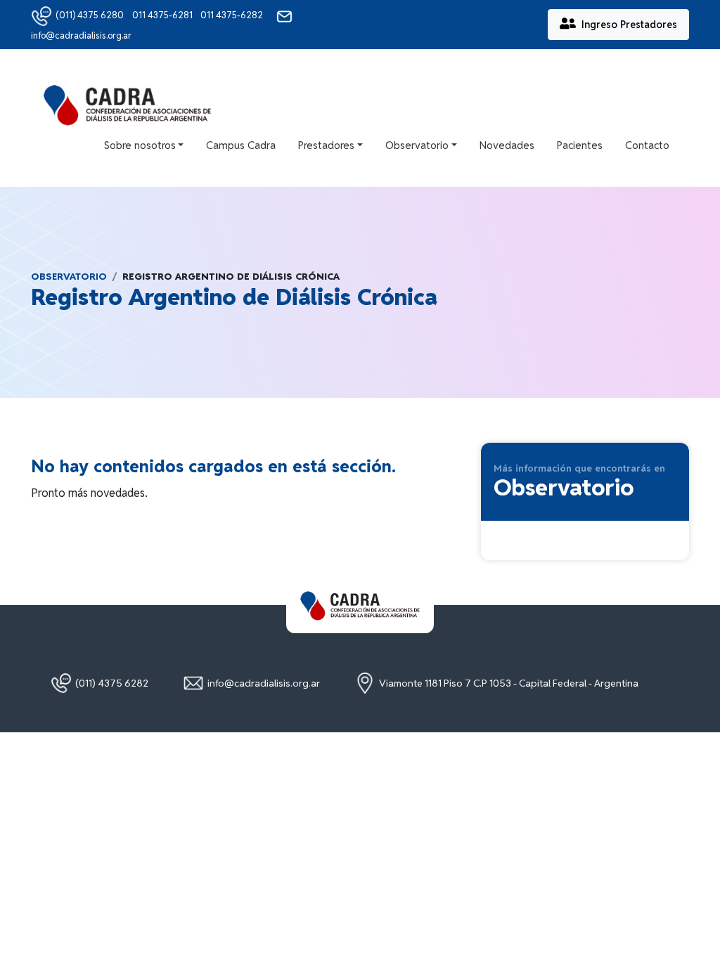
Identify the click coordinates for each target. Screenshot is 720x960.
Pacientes (580, 145)
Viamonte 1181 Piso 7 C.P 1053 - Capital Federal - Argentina (508, 683)
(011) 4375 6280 (90, 15)
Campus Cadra (241, 145)
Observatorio (417, 145)
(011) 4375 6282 (111, 683)
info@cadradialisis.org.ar (263, 683)
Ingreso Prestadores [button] (629, 24)
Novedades (507, 145)
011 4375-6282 (232, 15)
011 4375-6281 (163, 15)
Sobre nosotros (140, 145)
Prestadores (326, 145)
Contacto (647, 145)
